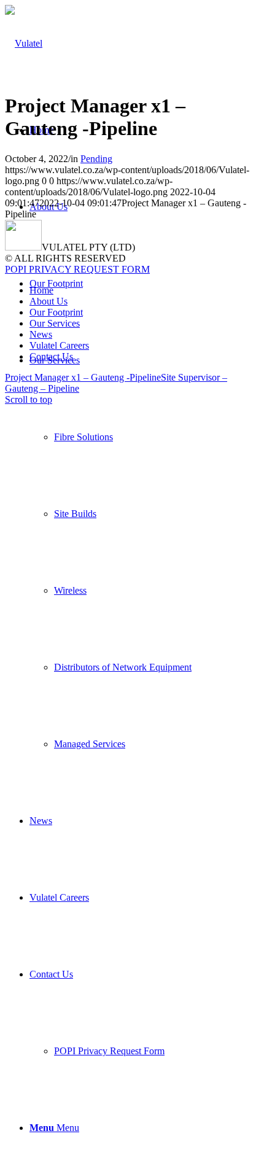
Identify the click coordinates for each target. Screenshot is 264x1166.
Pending (96, 159)
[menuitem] (144, 552)
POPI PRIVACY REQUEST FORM (77, 269)
